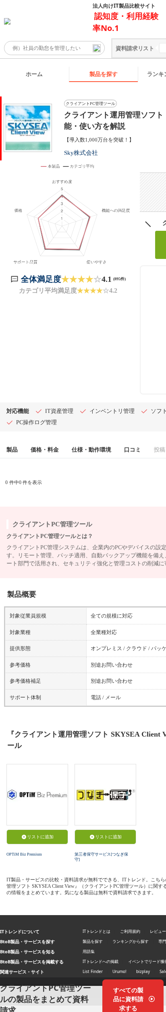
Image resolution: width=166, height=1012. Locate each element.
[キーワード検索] (97, 48)
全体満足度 (41, 279)
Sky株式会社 (81, 152)
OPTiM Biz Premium (24, 854)
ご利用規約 (130, 931)
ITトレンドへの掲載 (100, 961)
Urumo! (119, 971)
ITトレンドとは (96, 931)
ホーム (34, 74)
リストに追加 (40, 836)
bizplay (143, 971)
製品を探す (103, 74)
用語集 (89, 951)
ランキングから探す (130, 941)
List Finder (93, 971)
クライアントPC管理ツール (90, 103)
